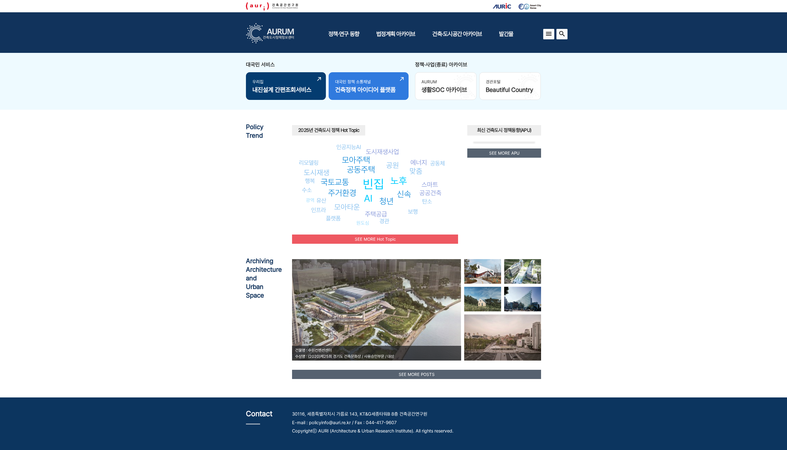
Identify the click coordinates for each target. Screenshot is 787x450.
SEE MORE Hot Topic (375, 239)
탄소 (427, 201)
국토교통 (335, 182)
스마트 (429, 184)
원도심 (362, 223)
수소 (307, 190)
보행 (413, 211)
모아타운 (347, 207)
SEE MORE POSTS (417, 374)
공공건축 (430, 193)
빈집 (373, 184)
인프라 (318, 210)
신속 (404, 194)
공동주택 (361, 169)
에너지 (418, 162)
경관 (384, 221)
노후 (398, 180)
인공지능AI (348, 147)
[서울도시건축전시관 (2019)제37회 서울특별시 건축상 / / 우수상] (502, 337)
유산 (321, 200)
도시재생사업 (382, 152)
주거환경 (342, 193)
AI (368, 198)
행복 (310, 180)
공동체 (437, 163)
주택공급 (376, 214)
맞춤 (415, 171)
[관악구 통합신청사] (522, 299)
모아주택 (356, 160)
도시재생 (317, 172)
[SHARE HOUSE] (482, 299)
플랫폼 (333, 218)
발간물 (506, 33)
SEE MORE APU (504, 153)
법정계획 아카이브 (395, 33)
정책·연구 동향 (343, 33)
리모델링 (308, 162)
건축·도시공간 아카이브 (457, 33)
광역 (310, 200)
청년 (386, 201)
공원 (392, 165)
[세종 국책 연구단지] (522, 271)
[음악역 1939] (482, 271)
